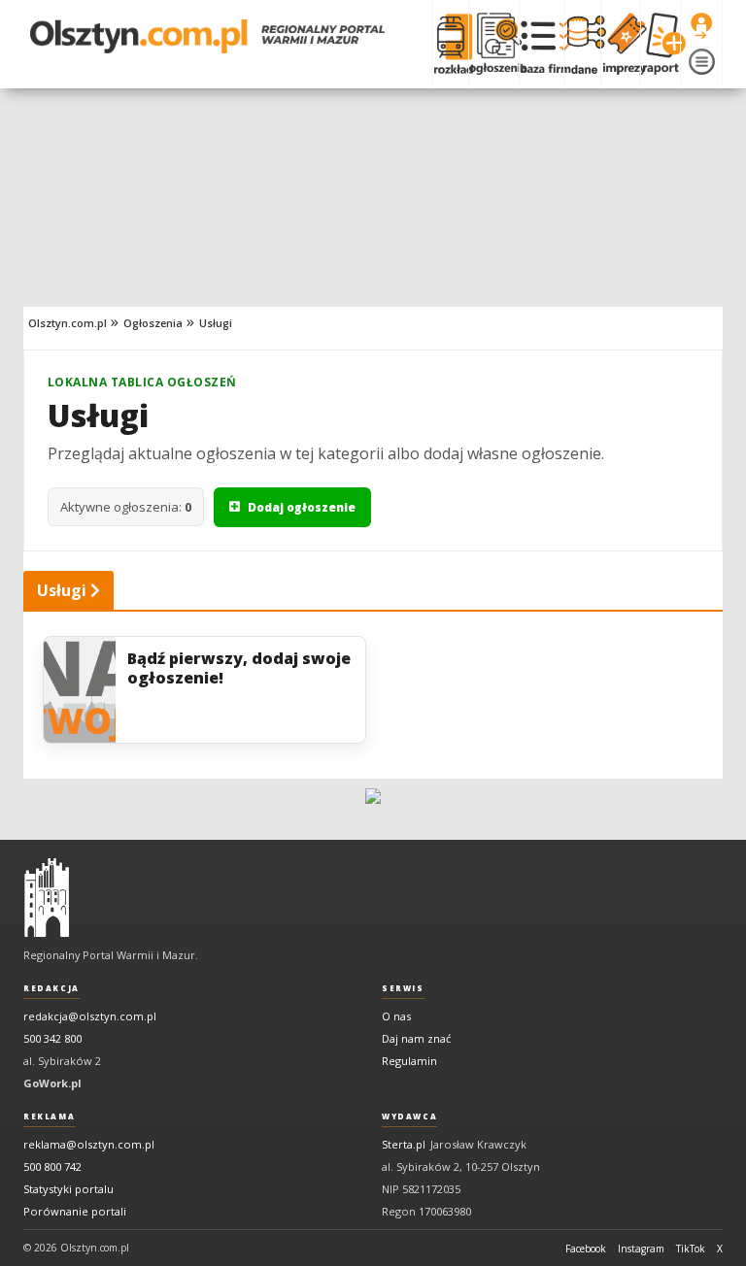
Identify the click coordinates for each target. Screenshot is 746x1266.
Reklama (49, 1116)
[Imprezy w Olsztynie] (620, 43)
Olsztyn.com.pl (67, 323)
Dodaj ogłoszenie (302, 507)
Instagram (641, 1248)
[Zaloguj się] (701, 26)
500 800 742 (52, 1166)
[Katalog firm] (541, 43)
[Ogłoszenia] (493, 43)
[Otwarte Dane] (581, 43)
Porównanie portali (74, 1211)
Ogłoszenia (153, 323)
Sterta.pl (403, 1144)
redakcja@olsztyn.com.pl (89, 1016)
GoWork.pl (52, 1083)
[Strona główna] (207, 36)
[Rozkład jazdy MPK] (449, 43)
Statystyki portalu (68, 1189)
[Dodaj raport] (660, 43)
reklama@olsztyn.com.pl (88, 1144)
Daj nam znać (416, 1038)
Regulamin (409, 1060)
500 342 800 (52, 1038)
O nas (396, 1016)
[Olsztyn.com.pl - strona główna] (46, 898)
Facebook (585, 1248)
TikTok (690, 1248)
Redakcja (51, 988)
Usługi (215, 323)
